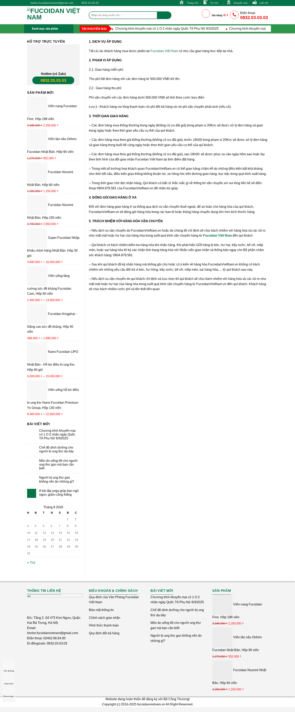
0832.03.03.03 (53, 80)
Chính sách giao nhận (104, 617)
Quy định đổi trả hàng (104, 633)
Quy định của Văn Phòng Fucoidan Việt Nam (114, 599)
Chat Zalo (8, 684)
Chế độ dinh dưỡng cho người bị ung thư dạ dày (56, 449)
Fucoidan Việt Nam (164, 51)
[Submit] (164, 15)
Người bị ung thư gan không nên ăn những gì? (56, 479)
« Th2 (31, 562)
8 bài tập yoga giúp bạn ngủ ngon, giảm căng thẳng (59, 492)
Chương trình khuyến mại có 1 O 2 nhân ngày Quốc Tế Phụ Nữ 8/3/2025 (167, 28)
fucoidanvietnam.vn (151, 704)
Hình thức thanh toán (104, 625)
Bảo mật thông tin (101, 610)
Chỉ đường (9, 671)
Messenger (8, 696)
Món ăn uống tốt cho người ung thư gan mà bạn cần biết (58, 464)
